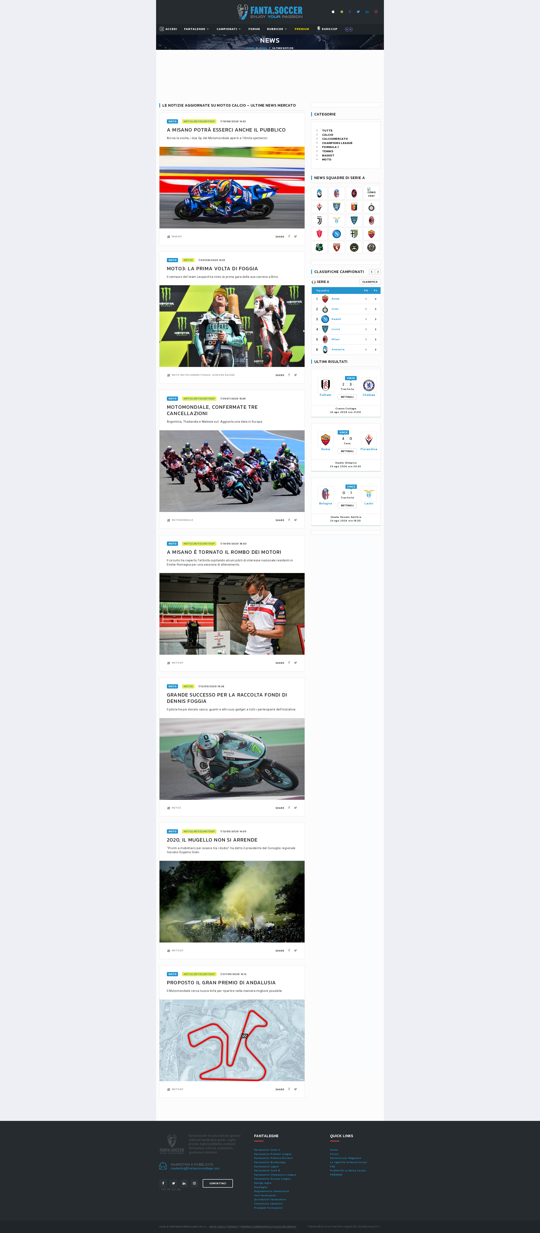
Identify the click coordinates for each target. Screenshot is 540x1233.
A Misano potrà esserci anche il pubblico (226, 129)
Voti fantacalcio (265, 1195)
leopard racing (223, 375)
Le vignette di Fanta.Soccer (348, 1162)
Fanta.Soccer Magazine (345, 1158)
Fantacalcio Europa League (272, 1179)
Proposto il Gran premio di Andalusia (221, 982)
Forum (254, 29)
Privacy (233, 1227)
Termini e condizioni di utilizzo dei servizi (268, 1227)
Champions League (337, 143)
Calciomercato (335, 139)
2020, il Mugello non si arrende (212, 839)
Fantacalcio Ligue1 (266, 1166)
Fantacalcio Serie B (267, 1170)
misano (177, 236)
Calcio (327, 135)
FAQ (332, 1166)
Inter (335, 309)
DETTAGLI (347, 397)
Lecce (336, 329)
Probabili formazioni (268, 1208)
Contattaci (217, 1183)
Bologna (325, 503)
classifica (370, 282)
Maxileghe (261, 1187)
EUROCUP (329, 29)
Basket (328, 155)
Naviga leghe (263, 1183)
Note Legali (217, 1227)
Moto (326, 160)
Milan (336, 339)
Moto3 (188, 260)
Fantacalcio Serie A (267, 1150)
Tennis (327, 151)
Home (250, 48)
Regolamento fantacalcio (271, 1191)
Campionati (227, 29)
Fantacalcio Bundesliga (270, 1162)
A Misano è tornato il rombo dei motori (224, 552)
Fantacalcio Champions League (275, 1175)
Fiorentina (368, 449)
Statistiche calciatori (268, 1204)
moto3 (185, 375)
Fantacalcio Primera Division (273, 1158)
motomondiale (182, 520)
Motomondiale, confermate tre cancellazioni (212, 410)
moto (172, 121)
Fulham (325, 395)
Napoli (336, 319)
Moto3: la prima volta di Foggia (212, 268)
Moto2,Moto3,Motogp (199, 121)
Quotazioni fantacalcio (270, 1199)
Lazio (368, 503)
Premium (302, 29)
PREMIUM (336, 1175)
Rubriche (275, 29)
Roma (336, 299)
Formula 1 (330, 147)
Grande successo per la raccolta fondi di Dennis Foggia (227, 698)
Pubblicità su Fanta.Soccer (348, 1170)
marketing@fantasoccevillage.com (195, 1168)
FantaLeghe (194, 29)
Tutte (327, 131)
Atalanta (338, 349)
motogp (178, 663)
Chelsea (369, 395)
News (263, 48)
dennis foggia (200, 375)
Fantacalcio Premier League (273, 1154)
